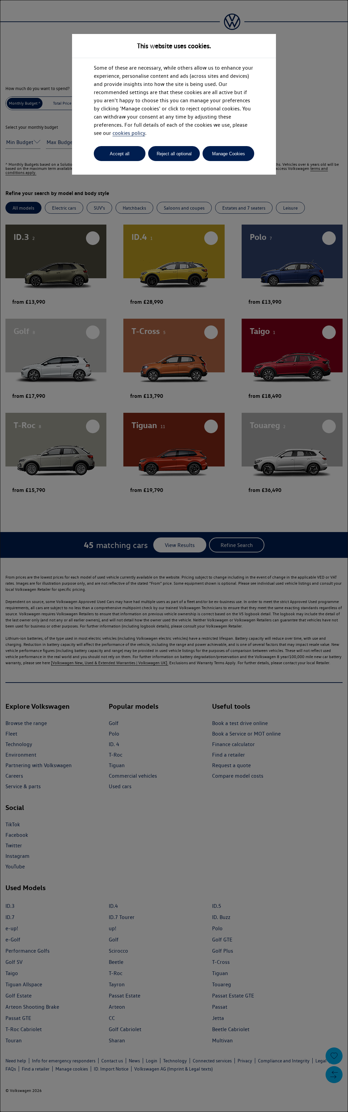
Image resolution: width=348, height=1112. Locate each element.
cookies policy (128, 133)
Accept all (119, 153)
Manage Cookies (228, 153)
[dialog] (174, 556)
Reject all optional (174, 153)
